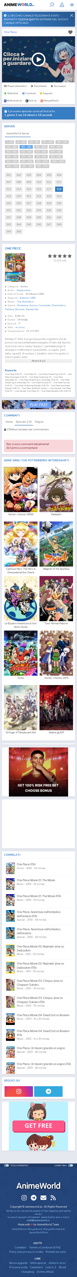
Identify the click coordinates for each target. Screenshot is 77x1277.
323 (49, 196)
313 (8, 189)
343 (8, 224)
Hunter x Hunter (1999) (20, 514)
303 (28, 175)
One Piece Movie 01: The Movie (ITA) (39, 896)
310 (39, 182)
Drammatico (59, 305)
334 (39, 210)
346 (39, 224)
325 (8, 203)
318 (59, 189)
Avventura (22, 305)
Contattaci (20, 1247)
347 (49, 224)
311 (49, 182)
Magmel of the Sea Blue (56, 568)
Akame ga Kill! (56, 732)
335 (49, 210)
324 (59, 196)
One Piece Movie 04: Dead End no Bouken (43, 1015)
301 (8, 175)
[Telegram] (48, 1091)
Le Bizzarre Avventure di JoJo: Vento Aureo (21, 625)
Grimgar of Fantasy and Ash (21, 732)
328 (39, 203)
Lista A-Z (50, 1267)
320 (18, 196)
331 (8, 210)
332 (18, 210)
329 (49, 203)
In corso (20, 327)
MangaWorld (34, 1229)
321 (28, 196)
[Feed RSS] (53, 1198)
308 (18, 182)
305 (49, 175)
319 (8, 196)
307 (8, 182)
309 (28, 182)
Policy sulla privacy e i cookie (26, 1252)
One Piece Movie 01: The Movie (36, 880)
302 (18, 175)
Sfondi (62, 1267)
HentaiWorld (19, 1229)
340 (39, 217)
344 (18, 224)
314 (18, 189)
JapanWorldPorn (38, 1232)
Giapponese (23, 290)
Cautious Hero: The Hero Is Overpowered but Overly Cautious (21, 570)
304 (39, 175)
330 (59, 203)
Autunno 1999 (27, 297)
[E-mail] (43, 1198)
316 (39, 189)
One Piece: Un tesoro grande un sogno (41, 1048)
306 (59, 175)
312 (58, 182)
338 (18, 217)
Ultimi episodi (38, 1263)
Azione (33, 305)
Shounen (19, 309)
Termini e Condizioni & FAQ (45, 1247)
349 (8, 231)
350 (18, 231)
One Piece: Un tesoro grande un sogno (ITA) (44, 1064)
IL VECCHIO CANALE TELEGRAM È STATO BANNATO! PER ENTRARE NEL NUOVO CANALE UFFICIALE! (36, 19)
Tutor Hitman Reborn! (56, 623)
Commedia (44, 305)
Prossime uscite (18, 1267)
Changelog (27, 1272)
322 (39, 196)
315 (28, 189)
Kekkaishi (56, 514)
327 (28, 203)
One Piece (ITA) (26, 864)
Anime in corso (57, 1263)
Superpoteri (32, 309)
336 (59, 210)
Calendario (36, 1267)
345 (28, 224)
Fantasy (9, 309)
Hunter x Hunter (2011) (56, 677)
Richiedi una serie (56, 1252)
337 (8, 217)
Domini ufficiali (45, 1272)
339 (28, 217)
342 (59, 217)
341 (49, 217)
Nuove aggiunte (18, 1263)
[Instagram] (19, 1091)
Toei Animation (25, 301)
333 (28, 210)
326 (18, 203)
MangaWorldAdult (54, 1229)
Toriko (20, 677)
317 (49, 189)
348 (59, 224)
